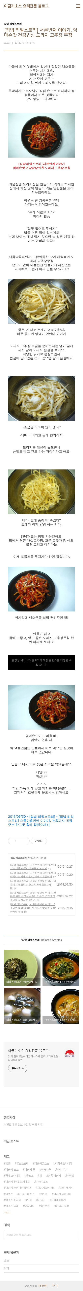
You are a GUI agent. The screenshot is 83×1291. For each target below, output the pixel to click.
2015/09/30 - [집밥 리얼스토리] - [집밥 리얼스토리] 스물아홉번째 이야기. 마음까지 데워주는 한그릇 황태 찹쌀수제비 (41, 820)
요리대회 (29, 1206)
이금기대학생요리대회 (18, 1181)
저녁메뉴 (61, 1169)
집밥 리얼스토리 (19, 857)
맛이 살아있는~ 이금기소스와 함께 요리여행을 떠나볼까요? (33, 1058)
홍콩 (8, 1163)
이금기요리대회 (45, 1187)
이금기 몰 (30, 1169)
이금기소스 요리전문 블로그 (26, 6)
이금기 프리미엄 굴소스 (18, 1187)
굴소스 (29, 1175)
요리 (29, 1200)
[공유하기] (20, 841)
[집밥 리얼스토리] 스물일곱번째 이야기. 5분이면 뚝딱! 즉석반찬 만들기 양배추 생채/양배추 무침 (33, 908)
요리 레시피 (66, 1187)
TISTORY (43, 1285)
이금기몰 (46, 1169)
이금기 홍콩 (62, 1206)
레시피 (44, 1193)
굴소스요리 (23, 1163)
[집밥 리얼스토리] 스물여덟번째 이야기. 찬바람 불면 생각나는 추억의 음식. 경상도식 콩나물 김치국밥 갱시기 (33, 896)
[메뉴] (78, 6)
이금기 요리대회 (62, 1193)
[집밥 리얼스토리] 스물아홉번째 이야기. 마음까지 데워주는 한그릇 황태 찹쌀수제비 (33, 884)
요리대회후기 (58, 1200)
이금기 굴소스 (26, 1193)
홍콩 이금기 (54, 1175)
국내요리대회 (13, 1175)
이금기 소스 (12, 1169)
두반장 (70, 1175)
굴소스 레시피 (13, 1200)
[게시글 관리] (25, 841)
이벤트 (9, 1193)
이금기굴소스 (42, 1163)
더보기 (7, 1212)
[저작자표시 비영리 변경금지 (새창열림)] (52, 841)
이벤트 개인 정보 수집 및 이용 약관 (23, 1124)
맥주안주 (45, 1206)
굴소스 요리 (12, 1206)
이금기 (41, 1200)
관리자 (55, 1285)
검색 (75, 1235)
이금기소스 (42, 1181)
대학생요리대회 (63, 1163)
